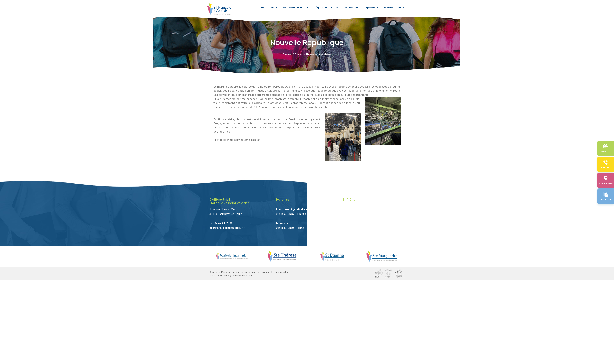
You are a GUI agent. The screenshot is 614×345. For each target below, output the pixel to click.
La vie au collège (294, 7)
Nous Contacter (352, 209)
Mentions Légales (250, 272)
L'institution (267, 7)
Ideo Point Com (244, 275)
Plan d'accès (350, 213)
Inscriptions (351, 7)
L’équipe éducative (326, 7)
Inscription (349, 218)
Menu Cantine (351, 227)
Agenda (370, 7)
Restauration (392, 7)
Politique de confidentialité (274, 272)
